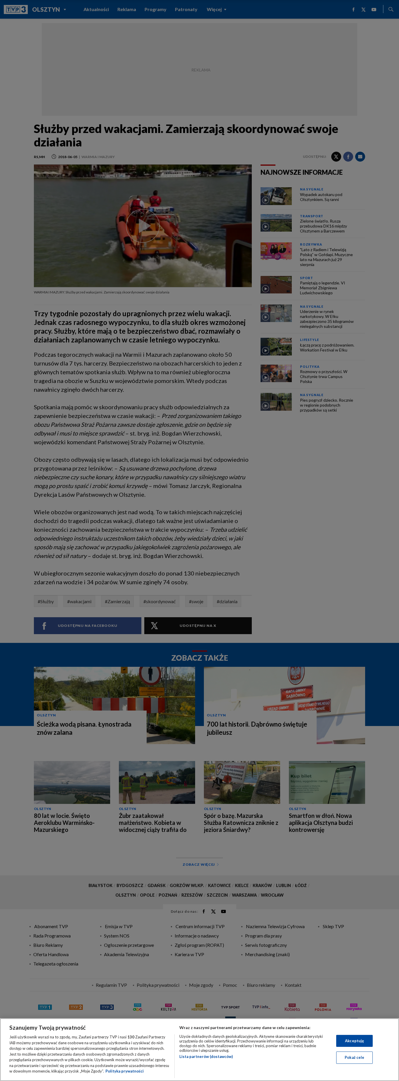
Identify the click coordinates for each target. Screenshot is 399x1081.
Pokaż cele (354, 1057)
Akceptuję (354, 1040)
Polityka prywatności (124, 1071)
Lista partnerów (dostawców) (206, 1056)
